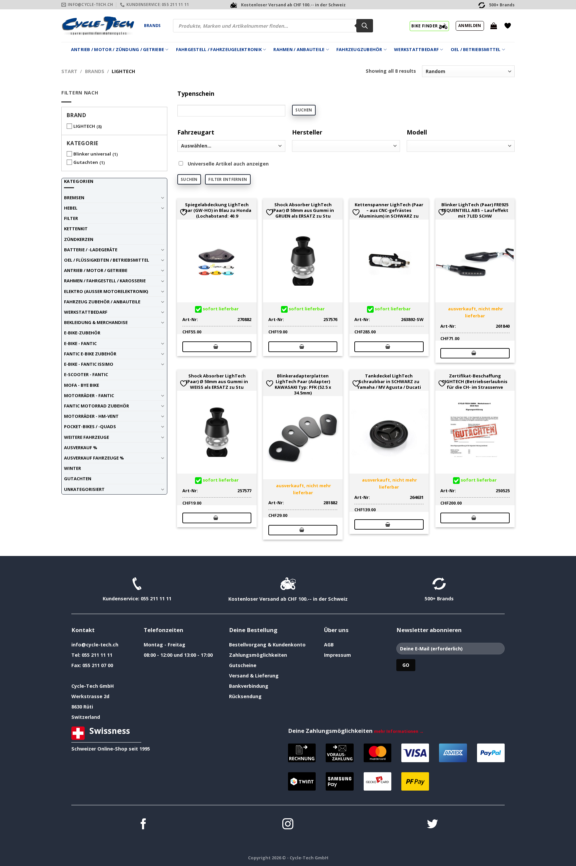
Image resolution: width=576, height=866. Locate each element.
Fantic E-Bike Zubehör (90, 354)
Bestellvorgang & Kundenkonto (267, 644)
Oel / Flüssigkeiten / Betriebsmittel (106, 260)
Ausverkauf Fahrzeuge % (94, 458)
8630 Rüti (82, 706)
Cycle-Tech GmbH (92, 686)
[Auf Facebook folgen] (143, 825)
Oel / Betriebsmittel (476, 49)
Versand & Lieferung (254, 675)
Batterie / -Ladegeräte (90, 250)
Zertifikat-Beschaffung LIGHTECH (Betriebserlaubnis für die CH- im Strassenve (474, 381)
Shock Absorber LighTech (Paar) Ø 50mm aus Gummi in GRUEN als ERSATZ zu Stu (303, 210)
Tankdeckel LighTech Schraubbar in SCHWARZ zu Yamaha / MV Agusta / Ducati (389, 381)
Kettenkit (76, 229)
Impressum (337, 655)
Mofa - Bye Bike (81, 385)
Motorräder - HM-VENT (91, 416)
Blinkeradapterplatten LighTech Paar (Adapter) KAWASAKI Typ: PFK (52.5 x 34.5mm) (303, 384)
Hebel (70, 208)
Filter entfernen (227, 179)
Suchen (303, 109)
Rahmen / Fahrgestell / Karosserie (105, 281)
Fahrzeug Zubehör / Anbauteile (102, 302)
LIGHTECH (84, 126)
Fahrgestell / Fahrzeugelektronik (219, 49)
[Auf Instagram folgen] (287, 825)
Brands (152, 25)
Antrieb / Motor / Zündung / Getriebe (117, 49)
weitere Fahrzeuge (86, 437)
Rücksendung (245, 696)
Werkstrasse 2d (90, 696)
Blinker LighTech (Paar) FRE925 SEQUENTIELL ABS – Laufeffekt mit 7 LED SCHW (474, 210)
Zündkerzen (78, 239)
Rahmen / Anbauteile (298, 49)
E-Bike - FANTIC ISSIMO (88, 364)
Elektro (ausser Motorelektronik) (106, 291)
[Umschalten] (162, 197)
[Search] (364, 25)
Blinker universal (92, 154)
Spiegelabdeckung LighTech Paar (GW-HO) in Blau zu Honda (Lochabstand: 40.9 (216, 210)
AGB (329, 644)
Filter (71, 218)
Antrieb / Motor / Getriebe (95, 270)
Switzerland (85, 717)
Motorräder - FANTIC (89, 395)
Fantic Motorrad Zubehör (96, 406)
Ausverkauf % (80, 448)
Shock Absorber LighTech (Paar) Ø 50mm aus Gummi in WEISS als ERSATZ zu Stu (217, 381)
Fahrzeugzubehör (359, 49)
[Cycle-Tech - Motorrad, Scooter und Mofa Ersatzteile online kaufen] (97, 25)
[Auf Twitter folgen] (432, 825)
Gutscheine (242, 665)
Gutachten (85, 162)
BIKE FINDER (425, 25)
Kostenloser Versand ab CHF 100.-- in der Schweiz (288, 599)
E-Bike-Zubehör (82, 333)
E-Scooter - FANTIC (86, 374)
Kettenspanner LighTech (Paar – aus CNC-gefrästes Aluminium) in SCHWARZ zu (389, 210)
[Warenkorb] (493, 25)
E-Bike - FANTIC (80, 343)
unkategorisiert (84, 489)
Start (69, 71)
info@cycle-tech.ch (94, 644)
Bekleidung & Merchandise (96, 322)
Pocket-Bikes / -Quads (90, 426)
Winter (72, 468)
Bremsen (74, 198)
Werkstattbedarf (416, 49)
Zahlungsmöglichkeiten (258, 655)
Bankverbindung (248, 686)
